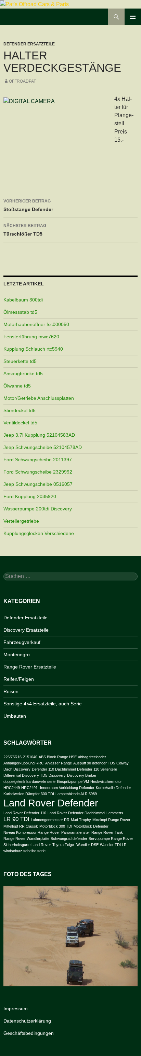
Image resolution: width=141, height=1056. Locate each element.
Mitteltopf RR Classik (20, 826)
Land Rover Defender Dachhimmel (76, 813)
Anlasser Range (58, 763)
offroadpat (22, 81)
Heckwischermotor (106, 781)
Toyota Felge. (63, 845)
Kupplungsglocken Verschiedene (38, 533)
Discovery (57, 775)
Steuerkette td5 (20, 361)
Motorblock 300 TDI (55, 826)
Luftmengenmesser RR (50, 820)
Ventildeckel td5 (20, 422)
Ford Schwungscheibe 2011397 (37, 459)
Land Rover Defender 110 (24, 813)
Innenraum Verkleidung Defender (67, 788)
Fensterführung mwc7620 (31, 336)
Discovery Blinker (82, 775)
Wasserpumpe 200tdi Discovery (37, 508)
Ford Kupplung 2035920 (29, 496)
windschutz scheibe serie (24, 851)
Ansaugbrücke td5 (23, 373)
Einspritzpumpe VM (73, 781)
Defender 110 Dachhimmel (54, 769)
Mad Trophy (81, 820)
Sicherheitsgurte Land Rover (27, 845)
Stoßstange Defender (28, 205)
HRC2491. (30, 788)
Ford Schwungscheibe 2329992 (37, 472)
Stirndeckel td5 (19, 410)
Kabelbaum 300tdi (23, 299)
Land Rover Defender (50, 802)
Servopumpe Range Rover (111, 838)
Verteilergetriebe (21, 521)
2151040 (30, 757)
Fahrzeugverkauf (21, 642)
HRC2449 (11, 788)
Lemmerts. (115, 813)
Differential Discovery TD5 (25, 775)
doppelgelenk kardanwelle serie (29, 781)
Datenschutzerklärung (27, 1021)
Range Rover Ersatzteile (29, 667)
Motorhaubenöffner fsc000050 (36, 324)
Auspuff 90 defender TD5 (94, 763)
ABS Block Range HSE (58, 757)
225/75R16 (12, 757)
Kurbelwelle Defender (113, 788)
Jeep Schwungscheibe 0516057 (38, 484)
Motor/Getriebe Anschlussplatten (38, 398)
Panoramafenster (75, 832)
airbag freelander (92, 757)
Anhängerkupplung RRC (23, 763)
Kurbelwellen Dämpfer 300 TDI (28, 794)
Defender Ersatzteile (29, 44)
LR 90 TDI (16, 819)
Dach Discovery (16, 769)
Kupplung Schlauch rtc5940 (33, 349)
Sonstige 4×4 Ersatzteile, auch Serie (42, 703)
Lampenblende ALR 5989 (76, 794)
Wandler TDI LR (113, 845)
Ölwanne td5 (17, 386)
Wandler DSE (87, 845)
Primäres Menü (133, 17)
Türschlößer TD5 (24, 230)
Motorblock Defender (91, 826)
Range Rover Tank (107, 832)
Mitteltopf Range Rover (111, 820)
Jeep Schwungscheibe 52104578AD (42, 447)
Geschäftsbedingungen (28, 1033)
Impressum (15, 1008)
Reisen (10, 691)
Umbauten (14, 716)
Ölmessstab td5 (20, 312)
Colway (122, 763)
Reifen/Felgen (18, 679)
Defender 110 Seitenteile (97, 769)
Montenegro (16, 654)
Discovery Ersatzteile (26, 630)
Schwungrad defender (69, 838)
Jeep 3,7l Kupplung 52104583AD (39, 435)
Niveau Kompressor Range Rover (31, 832)
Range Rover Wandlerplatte (26, 838)
